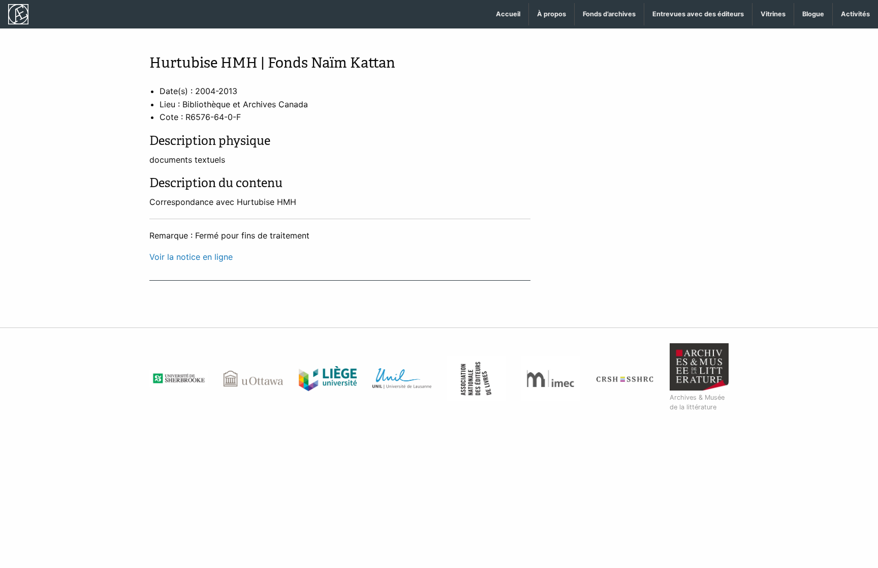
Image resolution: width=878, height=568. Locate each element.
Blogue (813, 14)
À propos (551, 14)
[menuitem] (508, 14)
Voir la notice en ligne (191, 257)
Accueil (508, 14)
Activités (855, 14)
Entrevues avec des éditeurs (698, 14)
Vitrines (773, 14)
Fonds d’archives (609, 14)
